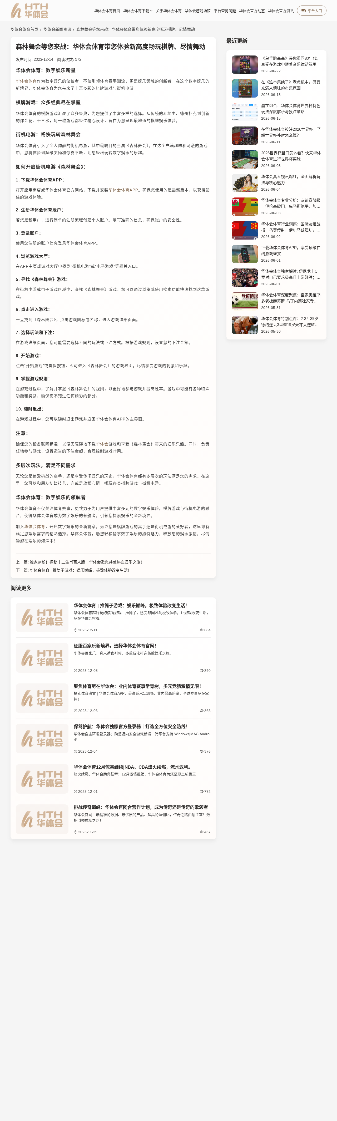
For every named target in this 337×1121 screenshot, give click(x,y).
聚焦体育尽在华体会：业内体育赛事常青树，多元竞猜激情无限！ (139, 686)
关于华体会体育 (169, 11)
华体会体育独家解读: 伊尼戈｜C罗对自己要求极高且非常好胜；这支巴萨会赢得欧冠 (290, 274)
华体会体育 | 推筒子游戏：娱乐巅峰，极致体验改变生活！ (81, 570)
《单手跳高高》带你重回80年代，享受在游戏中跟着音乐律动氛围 (291, 61)
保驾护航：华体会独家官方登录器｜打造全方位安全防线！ (132, 726)
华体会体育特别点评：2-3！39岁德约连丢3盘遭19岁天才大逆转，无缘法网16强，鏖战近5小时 (290, 322)
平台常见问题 (225, 11)
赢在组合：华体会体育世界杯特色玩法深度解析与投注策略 (290, 108)
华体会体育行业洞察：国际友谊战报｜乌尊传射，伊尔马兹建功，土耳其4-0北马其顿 (290, 227)
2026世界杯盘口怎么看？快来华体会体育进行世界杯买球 (291, 156)
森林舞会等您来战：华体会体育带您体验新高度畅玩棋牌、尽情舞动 (135, 29)
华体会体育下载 (136, 11)
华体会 (102, 444)
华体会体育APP (123, 190)
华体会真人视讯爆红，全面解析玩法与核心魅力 (290, 179)
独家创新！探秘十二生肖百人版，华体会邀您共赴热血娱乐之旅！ (87, 562)
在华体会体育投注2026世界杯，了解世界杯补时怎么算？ (291, 132)
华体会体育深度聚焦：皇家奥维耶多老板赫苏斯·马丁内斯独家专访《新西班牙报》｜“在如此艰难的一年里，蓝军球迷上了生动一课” (290, 298)
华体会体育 (26, 81)
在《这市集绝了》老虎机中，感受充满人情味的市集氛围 (290, 85)
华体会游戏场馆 (198, 11)
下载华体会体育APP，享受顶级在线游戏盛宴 (290, 250)
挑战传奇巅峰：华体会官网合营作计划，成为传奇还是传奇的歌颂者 (141, 807)
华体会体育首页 (107, 11)
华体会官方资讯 (281, 11)
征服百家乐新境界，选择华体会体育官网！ (116, 645)
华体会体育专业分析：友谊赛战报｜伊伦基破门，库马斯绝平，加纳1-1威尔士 (290, 203)
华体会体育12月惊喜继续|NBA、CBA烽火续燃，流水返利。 (133, 767)
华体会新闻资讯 (57, 29)
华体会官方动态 (252, 11)
